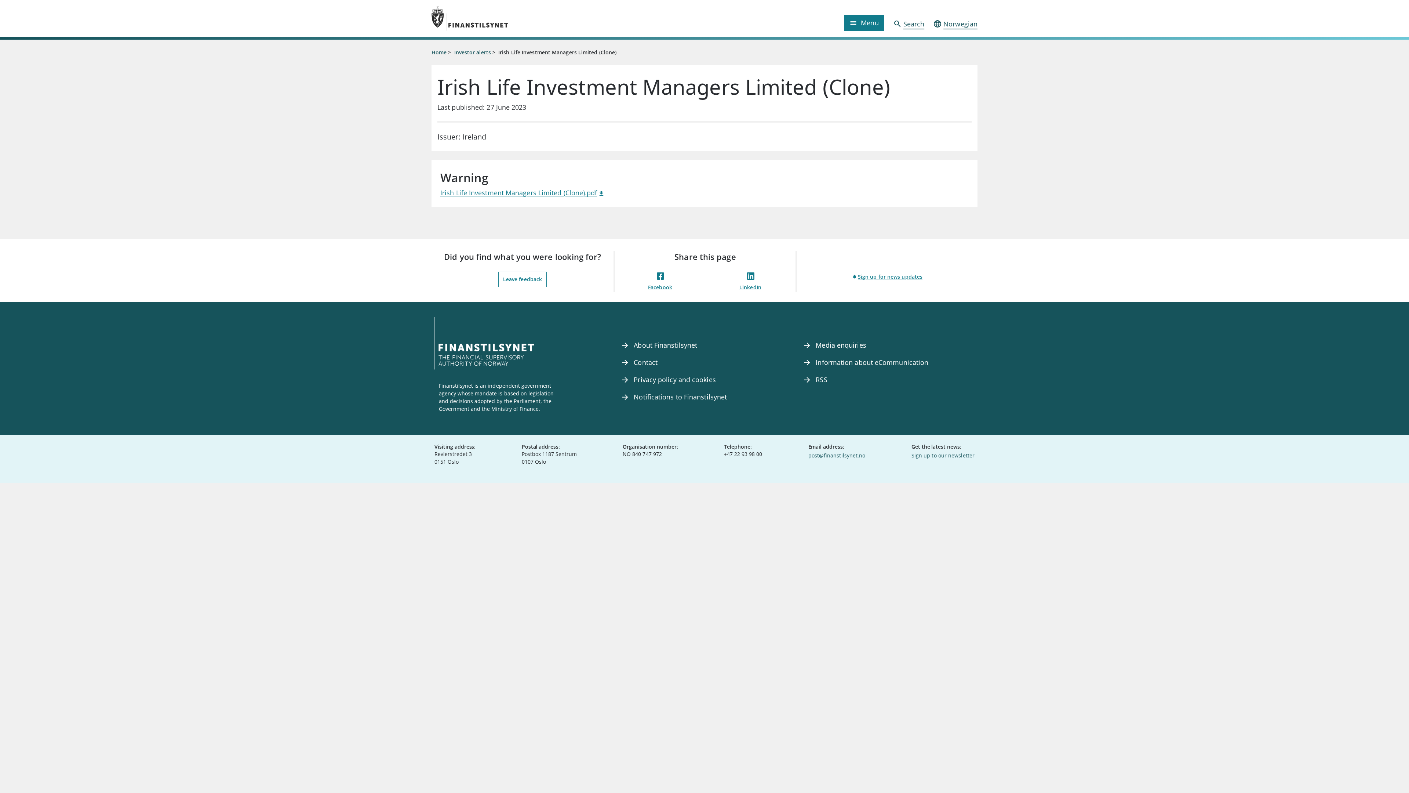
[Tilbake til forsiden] (500, 18)
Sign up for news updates (890, 276)
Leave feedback (522, 279)
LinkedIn (750, 287)
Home (439, 52)
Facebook (660, 287)
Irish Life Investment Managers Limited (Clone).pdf (518, 192)
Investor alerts (472, 52)
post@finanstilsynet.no (837, 455)
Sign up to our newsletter (943, 455)
